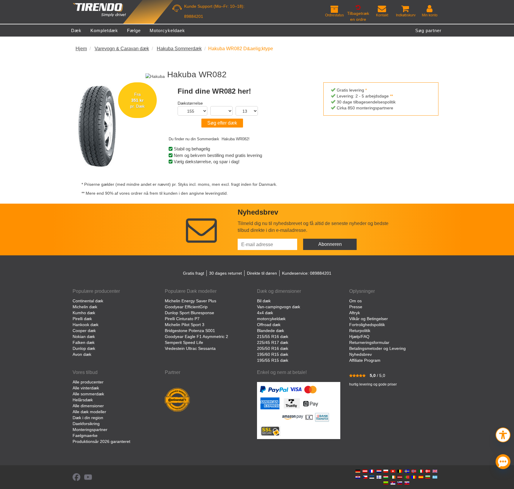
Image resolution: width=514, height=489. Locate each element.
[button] (503, 434)
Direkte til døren (262, 273)
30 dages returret (225, 273)
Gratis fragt (193, 273)
